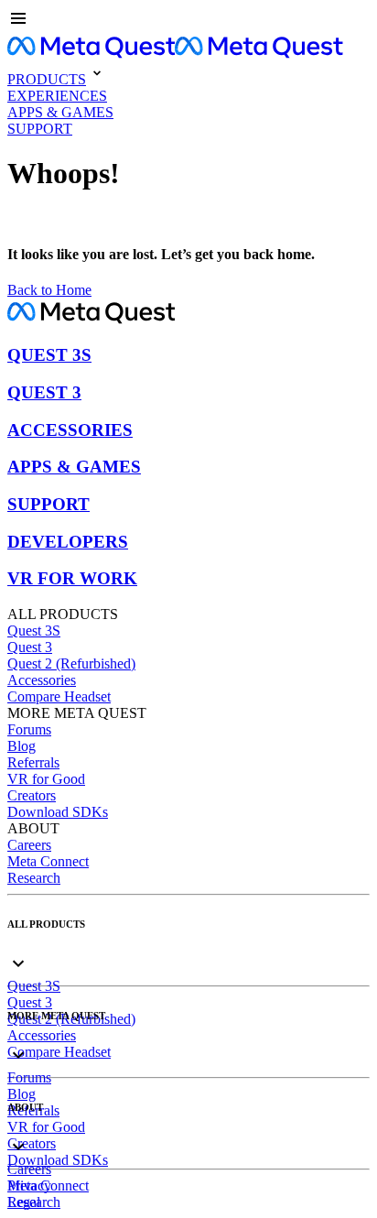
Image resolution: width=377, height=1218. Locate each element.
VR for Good (46, 779)
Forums (29, 729)
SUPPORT (48, 504)
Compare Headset (59, 696)
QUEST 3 (44, 392)
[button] (188, 20)
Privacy (29, 1185)
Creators (31, 795)
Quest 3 (29, 647)
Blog (21, 746)
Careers (29, 845)
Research (33, 878)
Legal (23, 1202)
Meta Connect (48, 861)
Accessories (41, 680)
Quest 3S (33, 630)
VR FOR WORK (72, 578)
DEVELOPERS (67, 541)
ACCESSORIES (70, 430)
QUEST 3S (49, 354)
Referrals (33, 762)
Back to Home (49, 290)
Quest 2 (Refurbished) (71, 663)
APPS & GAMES (74, 466)
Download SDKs (57, 812)
